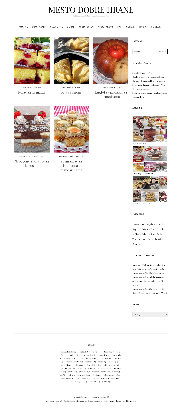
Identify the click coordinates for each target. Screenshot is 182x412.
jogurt (107, 358)
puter (116, 372)
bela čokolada (68, 352)
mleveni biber (93, 365)
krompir (90, 362)
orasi (82, 368)
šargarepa (82, 382)
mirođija (66, 365)
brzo (70, 355)
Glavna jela (56, 27)
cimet (80, 355)
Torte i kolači (86, 27)
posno (72, 372)
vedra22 (135, 265)
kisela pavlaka (75, 362)
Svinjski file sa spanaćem (142, 73)
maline (113, 362)
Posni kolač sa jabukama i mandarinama (71, 165)
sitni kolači (84, 375)
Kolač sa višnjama (31, 92)
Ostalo (142, 27)
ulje (92, 378)
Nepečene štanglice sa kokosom (32, 163)
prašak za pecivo (101, 372)
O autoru (156, 27)
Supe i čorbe (39, 27)
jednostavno (93, 358)
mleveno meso (67, 368)
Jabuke (70, 358)
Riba (137, 234)
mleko (79, 365)
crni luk (92, 355)
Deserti (103, 87)
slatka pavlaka (112, 375)
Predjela (23, 27)
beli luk (83, 352)
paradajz (106, 368)
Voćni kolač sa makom (157, 269)
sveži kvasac (68, 378)
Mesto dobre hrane (91, 9)
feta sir (104, 355)
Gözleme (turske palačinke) (153, 265)
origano (93, 368)
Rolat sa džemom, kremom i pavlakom (148, 77)
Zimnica (130, 27)
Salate (70, 27)
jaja (80, 358)
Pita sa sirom (71, 92)
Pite (120, 27)
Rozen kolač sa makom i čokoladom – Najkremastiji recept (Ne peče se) (148, 281)
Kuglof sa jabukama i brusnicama (111, 94)
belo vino (96, 352)
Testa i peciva (105, 27)
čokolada (103, 378)
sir (72, 375)
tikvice (81, 378)
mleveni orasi (111, 365)
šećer (95, 382)
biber (108, 352)
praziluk (84, 372)
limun (102, 362)
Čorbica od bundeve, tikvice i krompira (148, 81)
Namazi (159, 224)
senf (63, 375)
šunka (106, 382)
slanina (97, 375)
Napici (135, 229)
